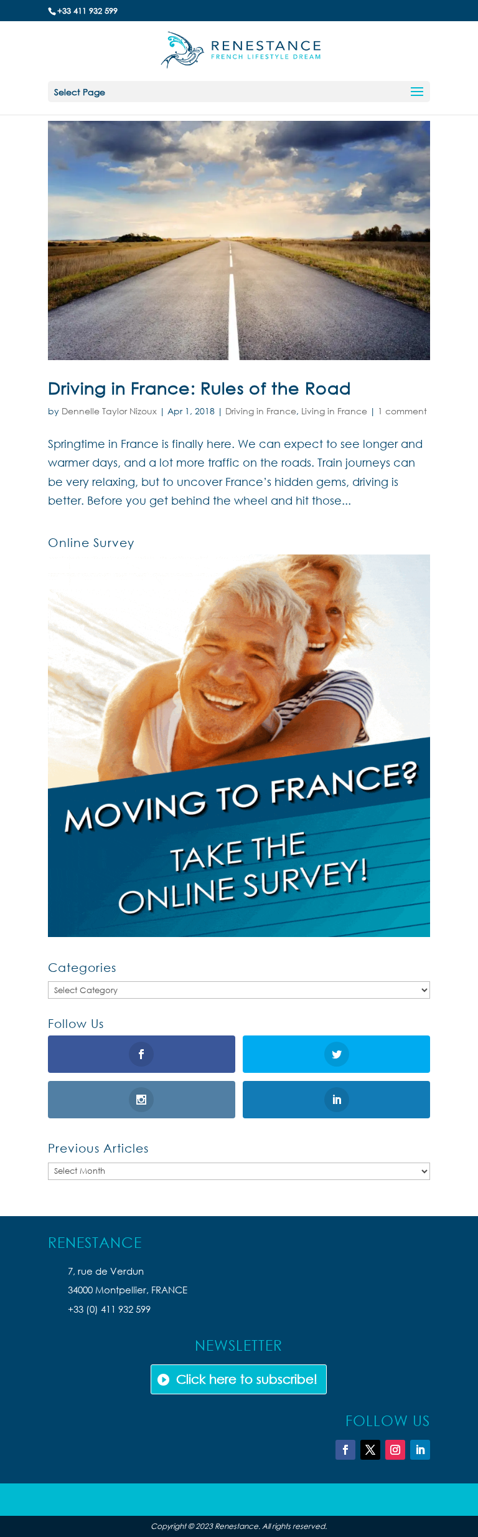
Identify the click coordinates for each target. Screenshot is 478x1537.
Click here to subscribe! (246, 1379)
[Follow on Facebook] (345, 1450)
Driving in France (260, 411)
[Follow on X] (370, 1450)
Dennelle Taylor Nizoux (109, 411)
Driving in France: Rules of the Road (200, 387)
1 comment (402, 411)
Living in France (334, 411)
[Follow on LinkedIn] (420, 1450)
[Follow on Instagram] (395, 1450)
